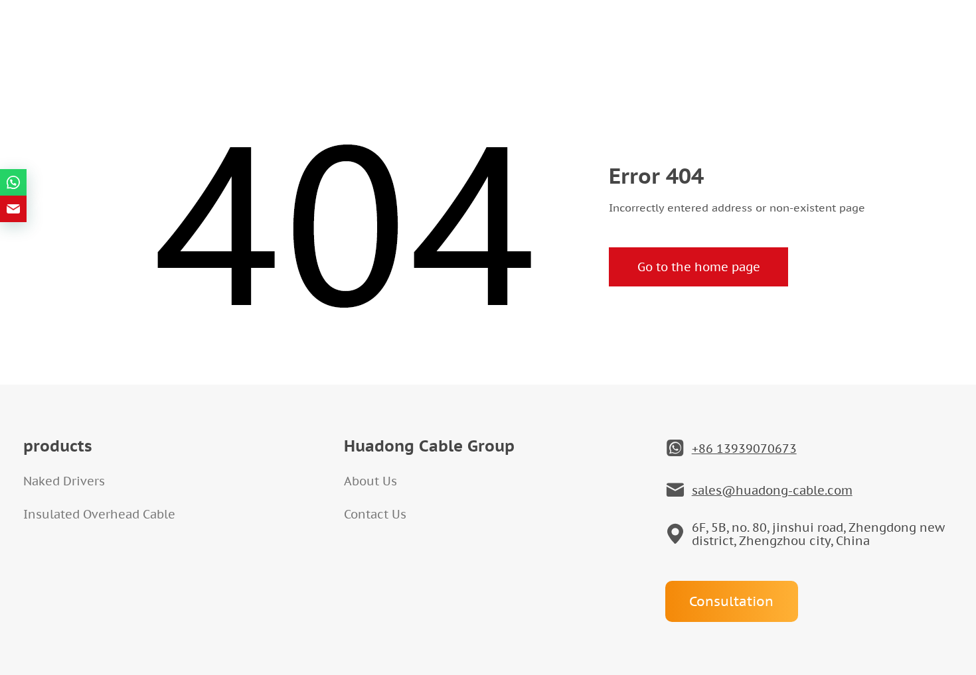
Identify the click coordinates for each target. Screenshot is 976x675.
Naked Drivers (64, 481)
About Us (370, 481)
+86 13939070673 (744, 449)
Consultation (731, 601)
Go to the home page (698, 267)
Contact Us (375, 514)
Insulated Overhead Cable (99, 514)
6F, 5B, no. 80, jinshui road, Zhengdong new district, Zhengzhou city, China (818, 534)
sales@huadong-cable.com (772, 490)
